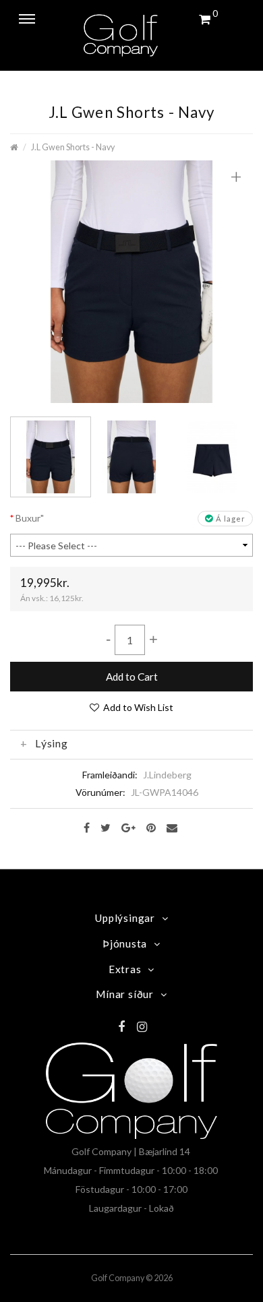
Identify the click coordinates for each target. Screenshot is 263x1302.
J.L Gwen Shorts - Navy (73, 147)
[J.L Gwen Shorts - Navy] (131, 280)
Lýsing (51, 743)
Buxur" (30, 518)
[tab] (131, 743)
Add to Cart (132, 677)
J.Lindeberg (167, 774)
